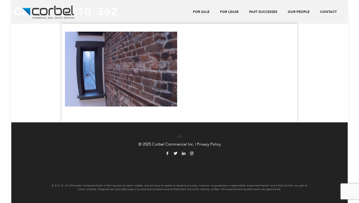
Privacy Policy (209, 144)
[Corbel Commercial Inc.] (48, 12)
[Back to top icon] (179, 133)
